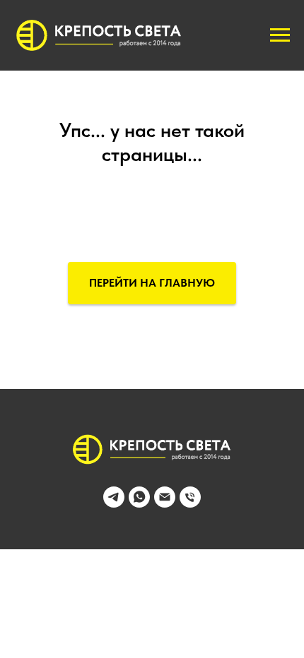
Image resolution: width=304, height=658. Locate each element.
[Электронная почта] (164, 504)
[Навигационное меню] (280, 35)
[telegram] (113, 504)
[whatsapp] (139, 504)
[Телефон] (190, 504)
